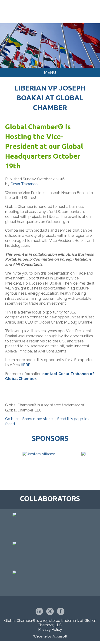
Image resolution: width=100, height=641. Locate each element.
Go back (12, 419)
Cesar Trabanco (24, 184)
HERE (25, 365)
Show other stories (38, 419)
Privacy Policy (50, 629)
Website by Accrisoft (50, 636)
